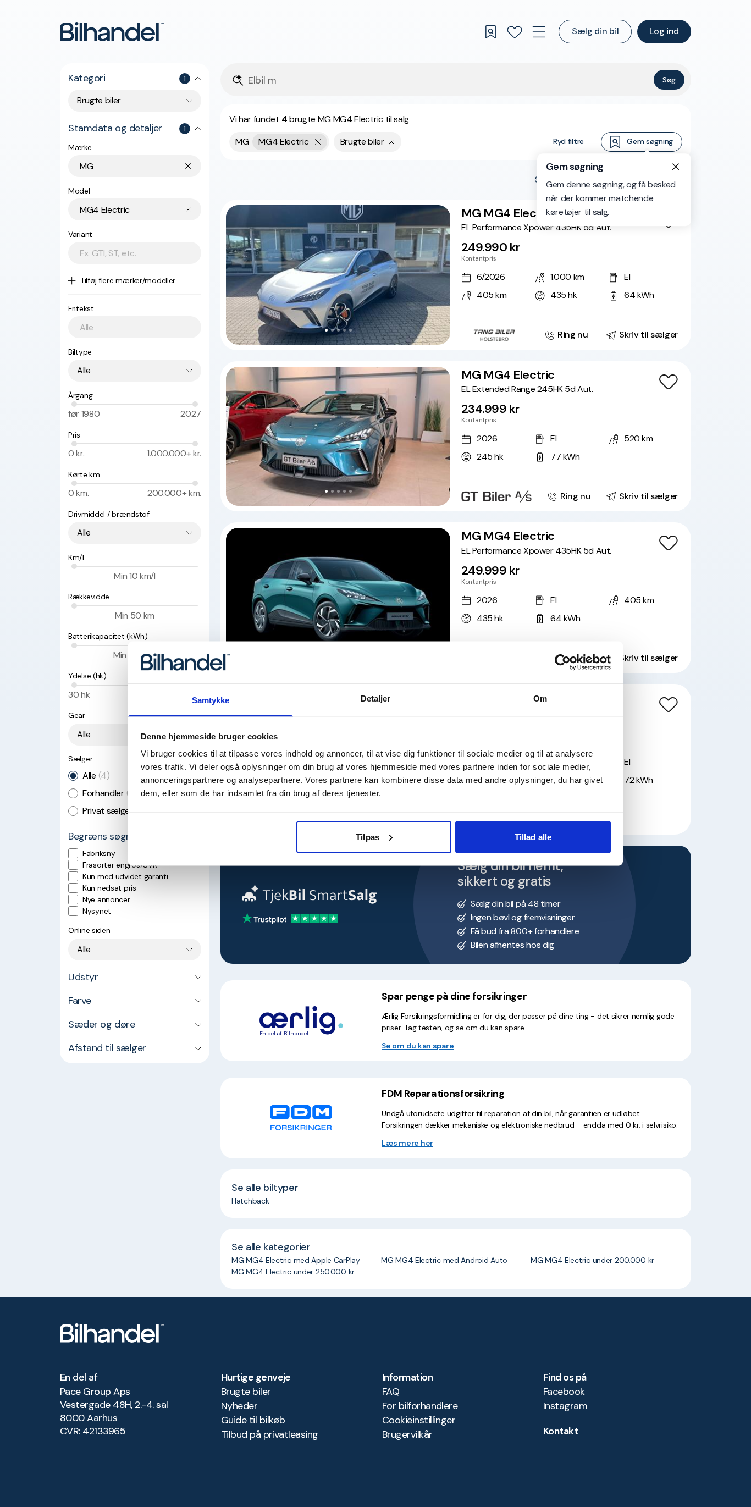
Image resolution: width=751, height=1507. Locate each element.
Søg (669, 80)
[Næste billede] (436, 275)
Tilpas (367, 836)
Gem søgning (650, 141)
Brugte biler (246, 1391)
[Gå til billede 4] (344, 330)
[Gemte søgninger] (490, 32)
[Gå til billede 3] (338, 330)
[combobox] (134, 101)
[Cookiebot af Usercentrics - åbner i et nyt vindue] (563, 662)
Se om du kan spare (418, 1046)
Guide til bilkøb (253, 1420)
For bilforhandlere (419, 1406)
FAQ (390, 1391)
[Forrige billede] (240, 275)
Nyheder (239, 1406)
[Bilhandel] (112, 31)
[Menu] (539, 32)
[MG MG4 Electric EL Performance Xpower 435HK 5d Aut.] (455, 275)
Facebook (564, 1391)
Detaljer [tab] (376, 698)
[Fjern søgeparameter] (392, 142)
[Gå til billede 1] (326, 330)
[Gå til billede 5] (350, 330)
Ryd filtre (568, 141)
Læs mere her (407, 1143)
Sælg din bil (595, 31)
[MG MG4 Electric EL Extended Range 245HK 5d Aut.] (455, 436)
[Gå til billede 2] (332, 330)
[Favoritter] (514, 32)
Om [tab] (540, 698)
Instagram (565, 1406)
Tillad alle (533, 836)
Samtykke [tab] (211, 700)
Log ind (664, 31)
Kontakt (560, 1431)
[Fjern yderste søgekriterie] (318, 142)
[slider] (74, 404)
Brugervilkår (407, 1434)
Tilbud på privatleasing (269, 1434)
